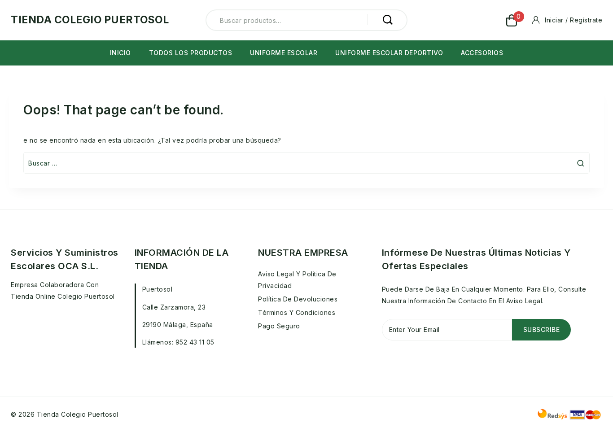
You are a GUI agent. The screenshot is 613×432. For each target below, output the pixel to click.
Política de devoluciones (297, 299)
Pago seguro (279, 326)
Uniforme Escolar (283, 53)
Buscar (387, 19)
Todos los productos (190, 53)
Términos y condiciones (296, 312)
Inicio (120, 53)
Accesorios (482, 53)
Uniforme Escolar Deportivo (389, 53)
